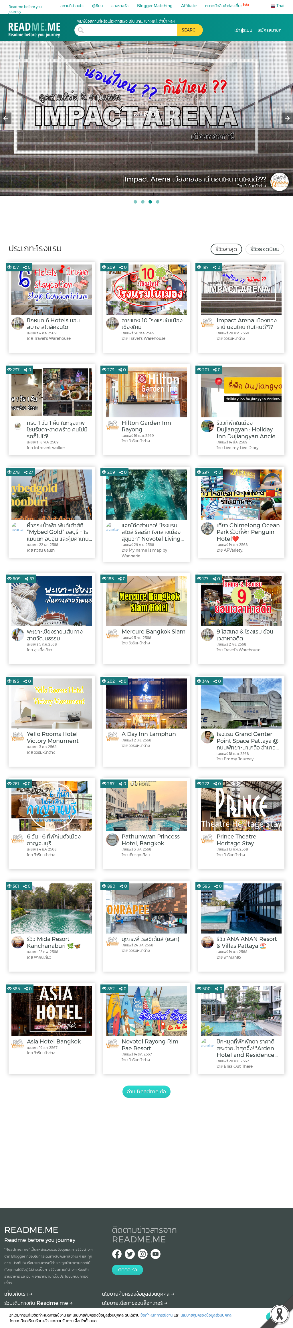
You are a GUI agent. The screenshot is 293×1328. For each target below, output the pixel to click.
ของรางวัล (119, 5)
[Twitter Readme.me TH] (130, 1255)
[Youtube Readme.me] (156, 1255)
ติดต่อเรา (127, 1269)
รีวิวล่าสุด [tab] (226, 249)
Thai (279, 5)
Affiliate (189, 5)
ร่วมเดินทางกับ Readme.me (37, 1303)
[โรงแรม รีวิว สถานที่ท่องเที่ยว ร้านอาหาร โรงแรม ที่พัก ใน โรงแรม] (41, 28)
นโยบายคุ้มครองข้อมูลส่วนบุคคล (136, 1294)
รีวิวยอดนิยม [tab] (265, 249)
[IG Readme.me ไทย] (143, 1255)
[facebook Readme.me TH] (117, 1255)
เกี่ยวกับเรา (16, 1294)
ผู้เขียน (97, 5)
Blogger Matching (155, 5)
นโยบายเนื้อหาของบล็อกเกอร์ (133, 1303)
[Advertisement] (146, 1146)
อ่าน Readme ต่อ (146, 1091)
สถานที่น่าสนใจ (72, 5)
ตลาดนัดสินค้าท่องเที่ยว (227, 5)
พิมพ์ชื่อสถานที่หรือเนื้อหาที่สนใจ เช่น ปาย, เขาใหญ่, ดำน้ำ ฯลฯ (126, 21)
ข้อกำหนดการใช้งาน (156, 1315)
